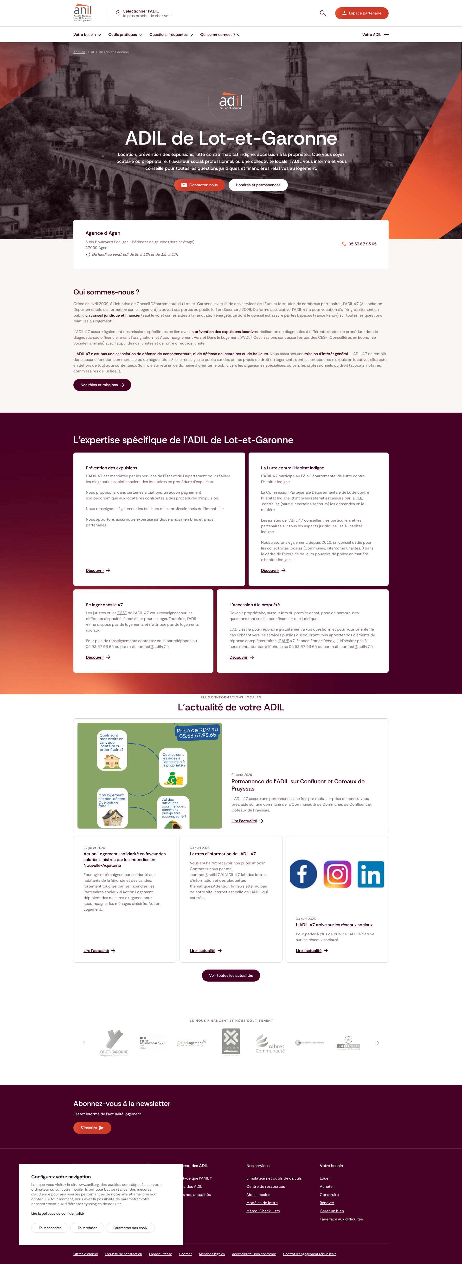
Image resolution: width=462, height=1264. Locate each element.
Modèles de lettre (262, 1202)
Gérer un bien (332, 1210)
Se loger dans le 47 (104, 605)
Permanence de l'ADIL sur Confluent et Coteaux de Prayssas (298, 785)
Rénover (327, 1202)
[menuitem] (375, 34)
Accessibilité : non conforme (254, 1254)
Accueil (79, 52)
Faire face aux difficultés (341, 1219)
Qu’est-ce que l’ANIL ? (192, 1178)
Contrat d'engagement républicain (309, 1254)
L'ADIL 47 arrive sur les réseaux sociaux (334, 925)
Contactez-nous (203, 184)
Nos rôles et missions (99, 384)
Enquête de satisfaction (123, 1254)
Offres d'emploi (85, 1254)
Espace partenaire (365, 13)
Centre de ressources (265, 1186)
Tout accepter (50, 1228)
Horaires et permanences (258, 184)
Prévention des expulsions (111, 468)
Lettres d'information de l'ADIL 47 (223, 854)
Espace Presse (160, 1254)
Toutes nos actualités (192, 1194)
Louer (325, 1178)
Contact (185, 1254)
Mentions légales (212, 1254)
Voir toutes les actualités (231, 975)
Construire (329, 1194)
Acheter (327, 1186)
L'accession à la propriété (255, 605)
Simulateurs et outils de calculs (274, 1178)
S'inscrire (89, 1127)
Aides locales (258, 1194)
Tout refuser (87, 1228)
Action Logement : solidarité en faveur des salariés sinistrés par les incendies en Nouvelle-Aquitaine (124, 859)
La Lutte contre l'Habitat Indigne (292, 468)
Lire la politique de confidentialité (57, 1213)
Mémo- (263, 1210)
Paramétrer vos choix (130, 1228)
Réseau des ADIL (187, 1186)
